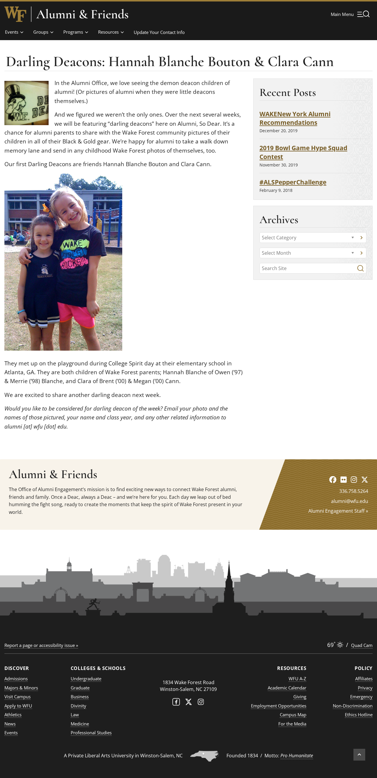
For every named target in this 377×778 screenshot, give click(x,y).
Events (11, 32)
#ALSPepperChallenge (292, 182)
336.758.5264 (353, 491)
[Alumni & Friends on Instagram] (354, 479)
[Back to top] (359, 755)
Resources (108, 32)
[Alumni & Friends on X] (364, 479)
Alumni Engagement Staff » (338, 511)
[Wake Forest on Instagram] (201, 703)
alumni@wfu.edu (349, 501)
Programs (73, 32)
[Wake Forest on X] (188, 703)
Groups (40, 32)
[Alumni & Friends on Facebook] (332, 479)
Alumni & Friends (82, 14)
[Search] (360, 268)
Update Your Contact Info (159, 32)
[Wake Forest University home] (15, 14)
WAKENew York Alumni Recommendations (294, 118)
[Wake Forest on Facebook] (176, 703)
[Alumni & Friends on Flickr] (343, 479)
